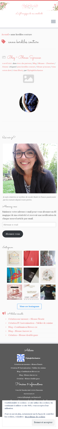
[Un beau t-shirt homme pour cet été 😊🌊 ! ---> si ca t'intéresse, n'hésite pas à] (31, 275)
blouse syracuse (43, 67)
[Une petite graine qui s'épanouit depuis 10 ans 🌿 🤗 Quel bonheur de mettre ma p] (48, 275)
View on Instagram (29, 306)
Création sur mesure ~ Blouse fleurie (26, 319)
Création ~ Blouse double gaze (23, 335)
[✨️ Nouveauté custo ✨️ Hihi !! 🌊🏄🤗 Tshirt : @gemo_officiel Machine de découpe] (31, 258)
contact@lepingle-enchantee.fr (29, 397)
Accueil (5, 34)
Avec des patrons (24, 63)
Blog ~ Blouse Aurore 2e (20, 331)
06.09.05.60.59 (29, 394)
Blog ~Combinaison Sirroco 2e (22, 327)
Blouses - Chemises (46, 63)
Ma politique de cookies (35, 417)
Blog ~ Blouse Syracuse (24, 58)
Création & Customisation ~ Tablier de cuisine (30, 323)
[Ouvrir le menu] (53, 21)
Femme (5, 67)
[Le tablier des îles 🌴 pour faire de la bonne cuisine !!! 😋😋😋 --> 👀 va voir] (14, 275)
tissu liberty (18, 70)
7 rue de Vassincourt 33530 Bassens (29, 390)
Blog (35, 63)
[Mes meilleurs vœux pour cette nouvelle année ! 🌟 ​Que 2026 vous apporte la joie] (14, 292)
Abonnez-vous (13, 234)
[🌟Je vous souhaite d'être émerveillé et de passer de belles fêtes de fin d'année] (31, 292)
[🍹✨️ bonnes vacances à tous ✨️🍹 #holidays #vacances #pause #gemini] (14, 258)
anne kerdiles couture (26, 67)
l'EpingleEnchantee (35, 70)
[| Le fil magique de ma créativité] (29, 6)
